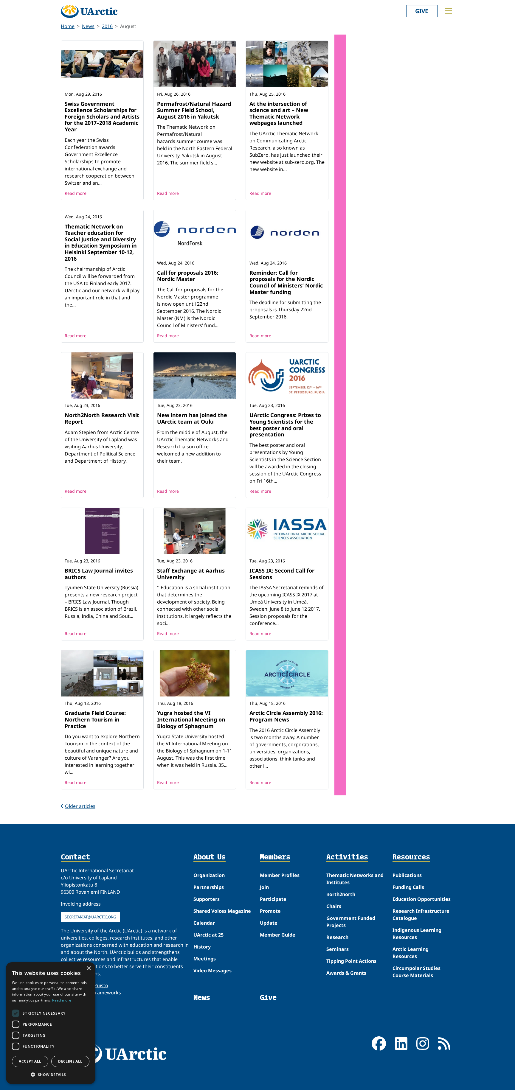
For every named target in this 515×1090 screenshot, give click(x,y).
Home (68, 26)
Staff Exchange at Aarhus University (191, 574)
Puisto (101, 985)
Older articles (80, 806)
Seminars (337, 949)
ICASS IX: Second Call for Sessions (281, 574)
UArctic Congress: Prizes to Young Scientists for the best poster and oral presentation (285, 424)
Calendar (204, 923)
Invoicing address (81, 904)
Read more (75, 193)
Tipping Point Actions (351, 961)
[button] (50, 1074)
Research (337, 937)
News (88, 26)
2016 (107, 26)
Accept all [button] (30, 1061)
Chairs (333, 906)
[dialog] (50, 1023)
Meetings (204, 958)
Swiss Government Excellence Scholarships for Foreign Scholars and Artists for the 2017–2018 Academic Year (102, 116)
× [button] (88, 968)
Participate (273, 899)
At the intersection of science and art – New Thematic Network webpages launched (278, 113)
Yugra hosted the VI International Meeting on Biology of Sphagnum (191, 719)
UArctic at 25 (208, 935)
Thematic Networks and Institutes (355, 879)
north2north (340, 894)
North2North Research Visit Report (102, 418)
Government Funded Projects (350, 922)
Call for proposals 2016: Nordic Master (187, 276)
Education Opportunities (422, 899)
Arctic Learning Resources (411, 953)
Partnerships (208, 887)
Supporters (206, 899)
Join (264, 887)
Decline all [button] (70, 1061)
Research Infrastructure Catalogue (421, 914)
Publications (407, 875)
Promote (270, 911)
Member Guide (277, 935)
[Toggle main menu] (448, 11)
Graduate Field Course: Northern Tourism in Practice (95, 719)
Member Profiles (280, 875)
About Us (209, 857)
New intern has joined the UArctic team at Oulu (192, 418)
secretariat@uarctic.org (90, 917)
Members (275, 857)
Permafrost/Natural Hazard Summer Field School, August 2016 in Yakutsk (194, 110)
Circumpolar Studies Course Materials (416, 972)
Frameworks (107, 992)
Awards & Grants (346, 973)
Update (268, 923)
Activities (347, 857)
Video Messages (212, 970)
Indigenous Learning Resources (417, 933)
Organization (209, 875)
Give (421, 11)
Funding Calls (408, 887)
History (202, 946)
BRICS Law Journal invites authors (99, 574)
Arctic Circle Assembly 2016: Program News (286, 716)
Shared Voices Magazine (222, 911)
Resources (411, 857)
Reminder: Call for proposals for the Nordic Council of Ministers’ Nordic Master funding (286, 282)
